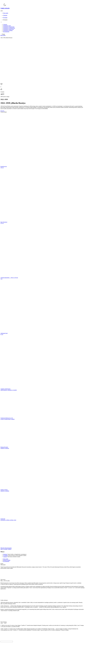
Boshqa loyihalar (6, 560)
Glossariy (5, 556)
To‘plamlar (5, 555)
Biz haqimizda (6, 561)
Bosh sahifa (3, 35)
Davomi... (3, 110)
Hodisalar (5, 554)
